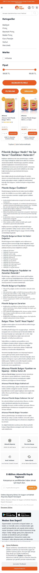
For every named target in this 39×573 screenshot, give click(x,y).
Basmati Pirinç (8, 32)
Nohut (5, 42)
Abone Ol (31, 487)
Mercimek (6, 45)
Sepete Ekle (13, 133)
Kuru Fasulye (7, 38)
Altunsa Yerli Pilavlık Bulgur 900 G (8, 119)
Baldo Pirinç (7, 35)
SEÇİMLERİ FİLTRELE (19, 83)
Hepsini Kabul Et (19, 568)
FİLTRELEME (10, 91)
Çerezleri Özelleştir (19, 564)
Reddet (20, 555)
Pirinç (4, 28)
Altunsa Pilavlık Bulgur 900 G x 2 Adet (28, 119)
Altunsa (8, 58)
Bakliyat (5, 25)
